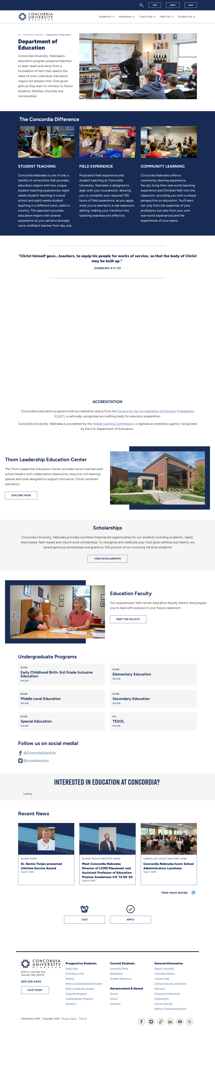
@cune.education (36, 760)
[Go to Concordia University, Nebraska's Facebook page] (141, 1021)
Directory (159, 988)
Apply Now (72, 968)
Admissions (125, 16)
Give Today (35, 990)
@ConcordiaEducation (39, 753)
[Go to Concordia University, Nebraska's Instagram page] (151, 1021)
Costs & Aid (145, 16)
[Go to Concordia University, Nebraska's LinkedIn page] (170, 1021)
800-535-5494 (31, 981)
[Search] (142, 5)
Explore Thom (21, 495)
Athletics (71, 1003)
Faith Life (165, 16)
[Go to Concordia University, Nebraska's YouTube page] (179, 1021)
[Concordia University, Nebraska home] (35, 16)
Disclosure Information (167, 993)
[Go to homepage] (19, 35)
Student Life (185, 16)
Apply (173, 5)
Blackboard (116, 973)
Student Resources (120, 978)
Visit (155, 5)
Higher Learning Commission (113, 424)
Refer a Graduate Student (80, 988)
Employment (161, 998)
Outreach (115, 1003)
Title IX (83, 1018)
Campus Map (161, 978)
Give (191, 5)
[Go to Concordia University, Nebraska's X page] (189, 1021)
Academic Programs (33, 34)
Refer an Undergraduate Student (84, 983)
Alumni (114, 993)
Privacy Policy (69, 1018)
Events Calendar (163, 1003)
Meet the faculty (128, 619)
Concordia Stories (164, 973)
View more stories (174, 892)
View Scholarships (107, 558)
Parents (70, 978)
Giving (113, 998)
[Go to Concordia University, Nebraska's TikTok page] (160, 1021)
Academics (105, 16)
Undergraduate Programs (79, 998)
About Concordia (164, 968)
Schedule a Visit (75, 973)
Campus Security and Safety (170, 983)
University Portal (119, 968)
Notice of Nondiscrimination (170, 1008)
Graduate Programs (76, 993)
